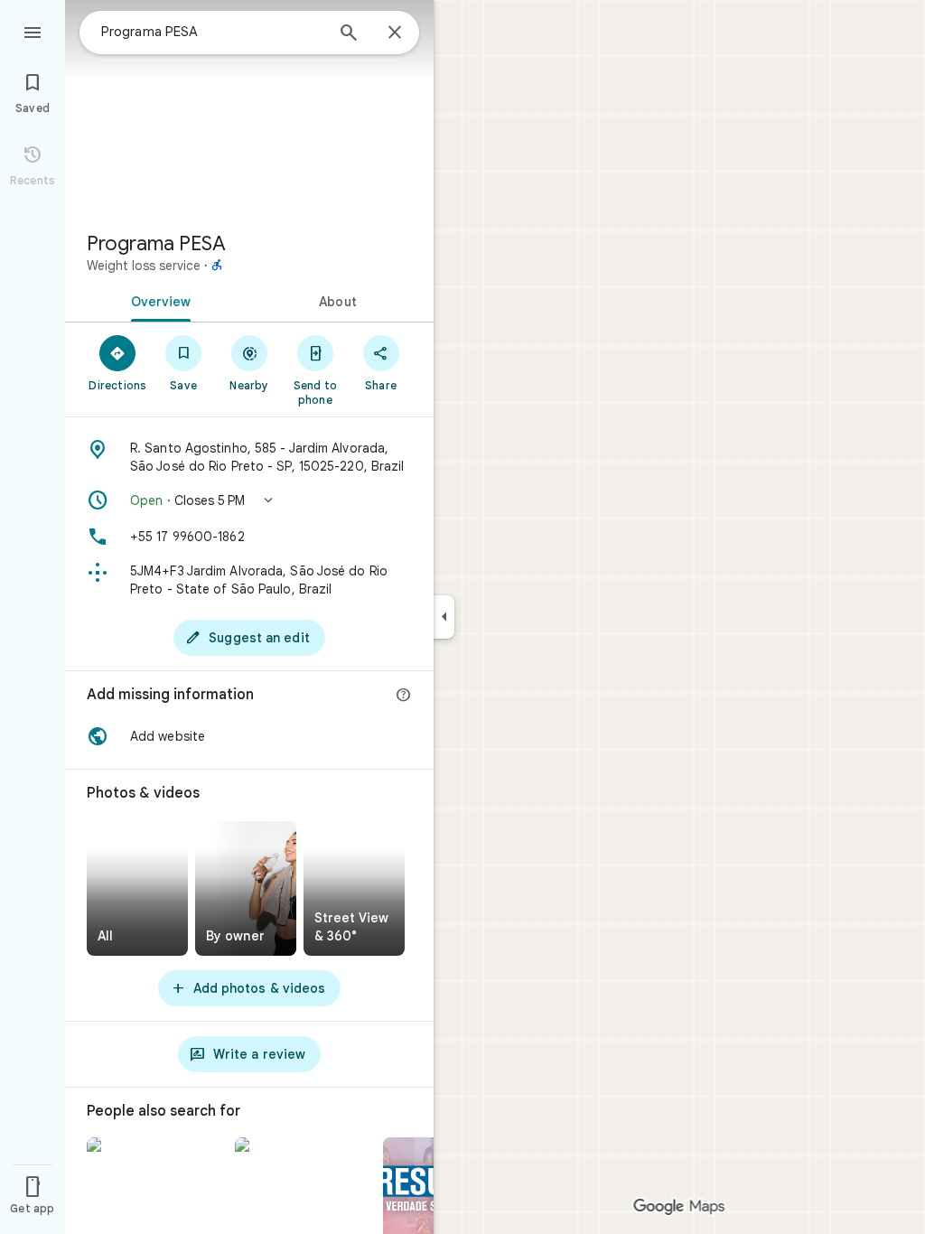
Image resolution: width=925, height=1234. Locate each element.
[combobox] (212, 31)
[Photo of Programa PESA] (249, 108)
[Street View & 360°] (354, 888)
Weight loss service (144, 265)
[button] (249, 500)
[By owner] (245, 888)
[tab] (157, 300)
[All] (137, 888)
